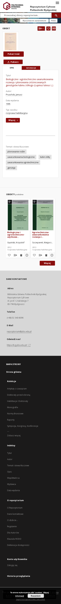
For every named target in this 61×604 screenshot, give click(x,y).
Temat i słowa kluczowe (18, 465)
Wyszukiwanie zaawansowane (34, 20)
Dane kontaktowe (15, 514)
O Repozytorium (15, 507)
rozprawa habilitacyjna (16, 113)
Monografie (12, 407)
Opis (9, 471)
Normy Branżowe (15, 413)
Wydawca (11, 484)
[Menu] (57, 2)
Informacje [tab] (31, 68)
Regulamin (12, 526)
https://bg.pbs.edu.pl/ (17, 345)
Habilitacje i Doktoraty (17, 401)
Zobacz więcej (14, 435)
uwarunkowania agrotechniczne (23, 162)
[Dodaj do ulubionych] (48, 28)
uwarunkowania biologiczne (21, 157)
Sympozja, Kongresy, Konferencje (22, 426)
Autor (10, 459)
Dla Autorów (13, 532)
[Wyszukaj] (56, 15)
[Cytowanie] (54, 28)
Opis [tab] (12, 68)
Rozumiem (36, 595)
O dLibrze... (12, 520)
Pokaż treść (14, 54)
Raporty (11, 419)
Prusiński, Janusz (14, 94)
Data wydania (13, 490)
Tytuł (9, 453)
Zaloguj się (12, 565)
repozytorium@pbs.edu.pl (19, 331)
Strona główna (13, 372)
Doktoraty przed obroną (18, 394)
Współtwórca (13, 478)
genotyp (11, 167)
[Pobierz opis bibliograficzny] (15, 255)
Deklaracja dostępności (18, 545)
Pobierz (14, 62)
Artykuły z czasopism (17, 388)
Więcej (47, 263)
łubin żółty (45, 157)
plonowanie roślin (16, 151)
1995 (8, 104)
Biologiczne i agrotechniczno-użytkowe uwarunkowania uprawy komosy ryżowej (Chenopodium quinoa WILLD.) (16, 234)
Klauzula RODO (14, 538)
